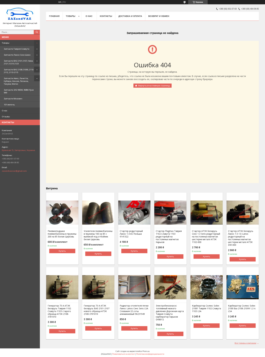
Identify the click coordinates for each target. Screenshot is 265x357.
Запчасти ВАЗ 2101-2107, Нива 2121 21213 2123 (18, 62)
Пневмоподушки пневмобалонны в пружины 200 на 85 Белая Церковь (62, 234)
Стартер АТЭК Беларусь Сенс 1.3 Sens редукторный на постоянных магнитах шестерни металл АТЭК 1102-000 (206, 237)
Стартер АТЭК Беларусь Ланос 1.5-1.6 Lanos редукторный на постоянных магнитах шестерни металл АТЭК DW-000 (240, 238)
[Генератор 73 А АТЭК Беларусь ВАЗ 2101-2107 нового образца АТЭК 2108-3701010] (98, 287)
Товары (5, 42)
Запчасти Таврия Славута (16, 48)
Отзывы (6, 116)
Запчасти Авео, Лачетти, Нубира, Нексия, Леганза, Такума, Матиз (16, 81)
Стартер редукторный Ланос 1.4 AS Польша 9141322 (131, 234)
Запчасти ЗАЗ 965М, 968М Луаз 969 (19, 91)
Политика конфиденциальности (150, 354)
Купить (62, 251)
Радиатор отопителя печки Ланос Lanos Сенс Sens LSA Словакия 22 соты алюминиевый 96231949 (134, 309)
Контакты (106, 16)
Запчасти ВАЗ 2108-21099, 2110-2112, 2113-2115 (19, 71)
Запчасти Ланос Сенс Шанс (17, 54)
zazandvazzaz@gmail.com (14, 171)
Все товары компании (245, 343)
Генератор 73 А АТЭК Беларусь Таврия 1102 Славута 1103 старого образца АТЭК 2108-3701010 (59, 311)
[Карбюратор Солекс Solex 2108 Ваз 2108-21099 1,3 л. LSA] (243, 287)
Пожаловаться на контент (123, 354)
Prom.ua (146, 351)
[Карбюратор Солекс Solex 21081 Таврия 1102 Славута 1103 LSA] (206, 287)
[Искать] (37, 32)
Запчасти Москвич (13, 98)
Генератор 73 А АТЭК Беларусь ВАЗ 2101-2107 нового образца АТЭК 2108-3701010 (96, 309)
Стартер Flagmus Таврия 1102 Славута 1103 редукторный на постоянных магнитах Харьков (169, 237)
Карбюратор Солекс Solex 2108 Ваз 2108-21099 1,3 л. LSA (242, 308)
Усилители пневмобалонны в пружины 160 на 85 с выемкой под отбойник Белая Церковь (98, 235)
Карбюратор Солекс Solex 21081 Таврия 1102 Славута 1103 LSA (206, 308)
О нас (4, 110)
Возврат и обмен (158, 16)
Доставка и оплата (130, 16)
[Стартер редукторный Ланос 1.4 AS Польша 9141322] (134, 212)
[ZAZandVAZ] (20, 14)
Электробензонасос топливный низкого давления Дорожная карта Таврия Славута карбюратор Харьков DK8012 (170, 312)
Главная (54, 16)
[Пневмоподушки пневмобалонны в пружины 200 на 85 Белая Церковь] (62, 212)
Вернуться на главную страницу (154, 85)
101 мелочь (9, 104)
